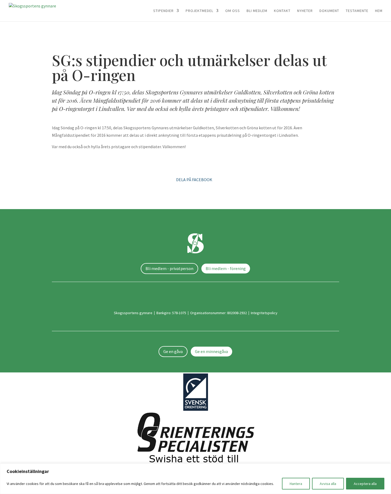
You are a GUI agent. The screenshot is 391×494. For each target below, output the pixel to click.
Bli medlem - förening (226, 268)
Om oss (232, 11)
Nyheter (305, 11)
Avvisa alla (328, 483)
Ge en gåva (173, 351)
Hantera (296, 483)
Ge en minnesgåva (211, 351)
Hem (378, 11)
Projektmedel (199, 11)
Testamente (357, 11)
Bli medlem (257, 11)
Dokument (329, 11)
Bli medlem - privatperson (169, 268)
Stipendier (163, 11)
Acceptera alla (365, 483)
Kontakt (282, 11)
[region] (195, 478)
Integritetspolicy (264, 312)
